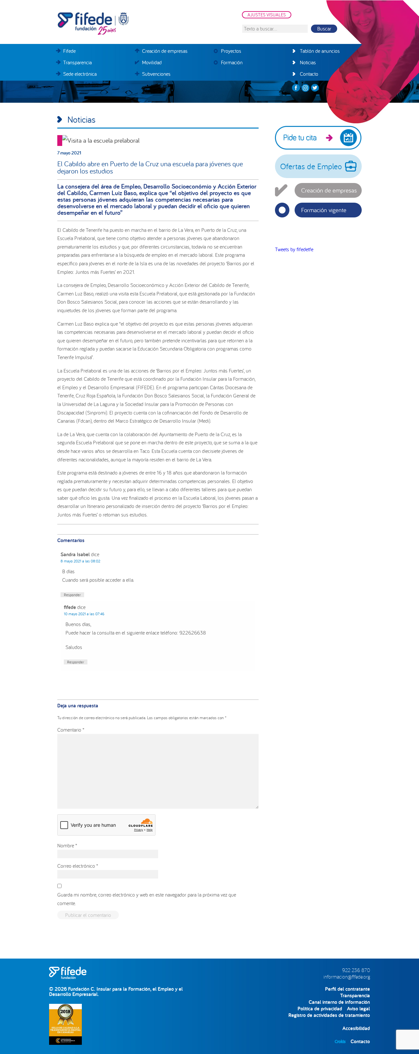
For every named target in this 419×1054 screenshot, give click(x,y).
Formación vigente (323, 210)
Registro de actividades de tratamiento (329, 1015)
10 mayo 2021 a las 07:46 (84, 613)
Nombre (67, 845)
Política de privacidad (320, 1008)
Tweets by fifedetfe (294, 249)
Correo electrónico (77, 865)
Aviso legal (358, 1008)
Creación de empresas (329, 190)
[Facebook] (296, 88)
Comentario (70, 729)
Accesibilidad (356, 1028)
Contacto (360, 1041)
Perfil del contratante (347, 988)
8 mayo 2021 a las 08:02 (80, 560)
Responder (72, 594)
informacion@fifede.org (346, 976)
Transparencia (355, 995)
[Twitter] (315, 88)
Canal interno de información (339, 1002)
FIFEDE (122, 23)
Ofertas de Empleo (311, 166)
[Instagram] (305, 88)
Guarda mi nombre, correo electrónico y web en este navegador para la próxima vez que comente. (146, 898)
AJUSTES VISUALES (266, 15)
